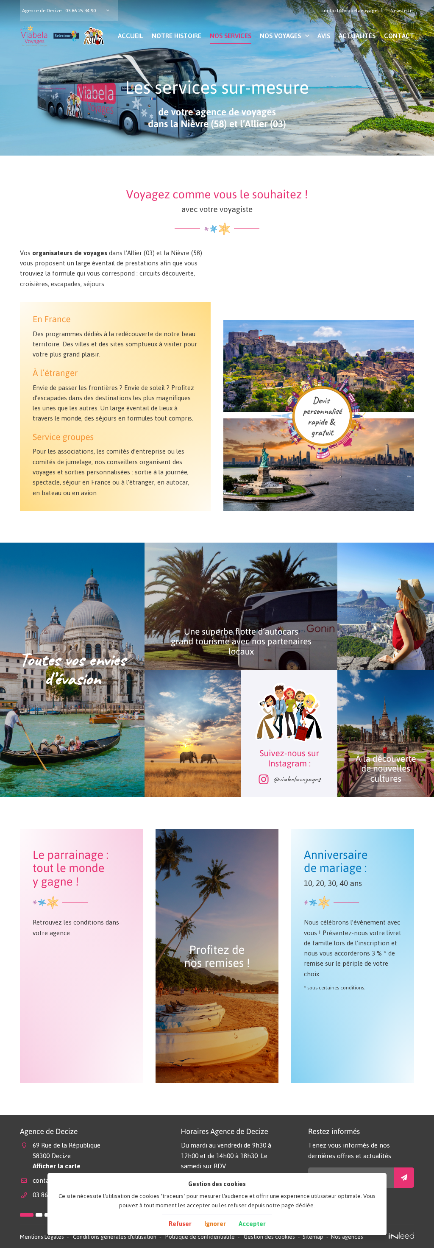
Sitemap (313, 1236)
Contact (399, 36)
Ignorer (215, 1224)
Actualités (357, 36)
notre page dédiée (290, 1205)
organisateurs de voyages (69, 253)
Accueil (130, 36)
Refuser (180, 1224)
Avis (323, 36)
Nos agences (347, 1236)
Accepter (252, 1224)
